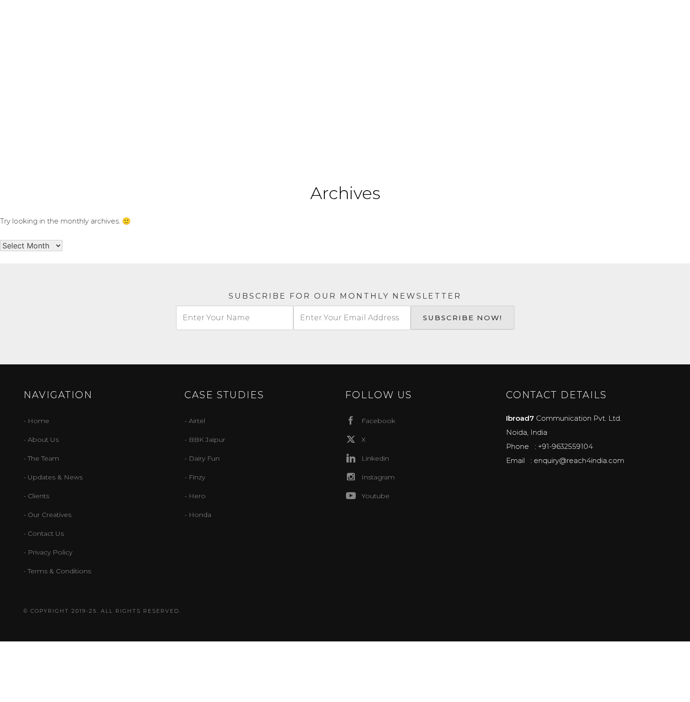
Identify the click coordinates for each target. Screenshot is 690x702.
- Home (36, 421)
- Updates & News (53, 477)
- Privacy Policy (47, 552)
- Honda (197, 514)
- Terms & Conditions (57, 571)
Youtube (375, 496)
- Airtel (194, 421)
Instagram (378, 477)
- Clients (36, 496)
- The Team (41, 458)
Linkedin (375, 458)
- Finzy (194, 477)
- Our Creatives (47, 514)
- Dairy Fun (202, 458)
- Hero (195, 496)
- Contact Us (43, 533)
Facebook (378, 421)
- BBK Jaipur (204, 439)
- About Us (41, 439)
